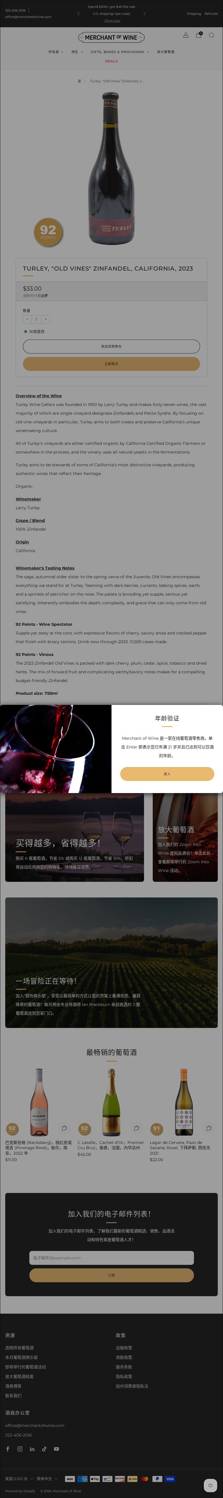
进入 (167, 774)
